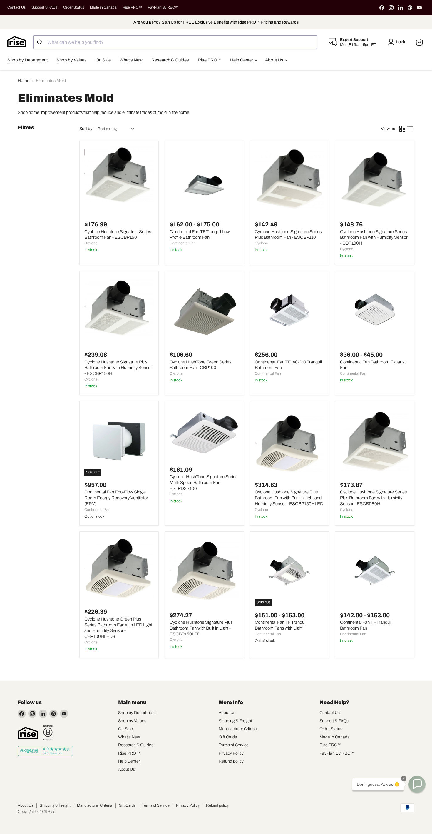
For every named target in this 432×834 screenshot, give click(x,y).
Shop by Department (27, 60)
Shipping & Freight (235, 721)
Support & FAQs (44, 7)
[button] (398, 42)
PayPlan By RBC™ (163, 7)
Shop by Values (71, 60)
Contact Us (16, 7)
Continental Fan (183, 243)
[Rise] (28, 733)
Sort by (85, 128)
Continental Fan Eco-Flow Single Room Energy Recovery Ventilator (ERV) (116, 498)
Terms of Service (234, 745)
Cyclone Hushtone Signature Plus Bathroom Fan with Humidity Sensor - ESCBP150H (118, 368)
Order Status (73, 7)
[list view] (410, 129)
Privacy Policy (231, 753)
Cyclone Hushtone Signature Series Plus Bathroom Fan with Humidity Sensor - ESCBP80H (373, 498)
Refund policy (231, 761)
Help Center (242, 60)
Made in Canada (103, 7)
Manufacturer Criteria (238, 729)
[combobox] (175, 42)
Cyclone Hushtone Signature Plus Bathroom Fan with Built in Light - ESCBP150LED (201, 628)
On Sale (103, 60)
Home (23, 80)
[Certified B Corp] (48, 733)
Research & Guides (170, 60)
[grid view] (402, 129)
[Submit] (40, 42)
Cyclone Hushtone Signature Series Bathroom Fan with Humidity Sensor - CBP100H (374, 237)
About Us (274, 60)
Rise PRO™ (132, 7)
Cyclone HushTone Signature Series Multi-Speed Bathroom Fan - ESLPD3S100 (203, 482)
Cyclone (91, 243)
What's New (131, 60)
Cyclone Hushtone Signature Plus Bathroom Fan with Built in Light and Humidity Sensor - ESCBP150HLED (289, 498)
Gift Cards (228, 737)
